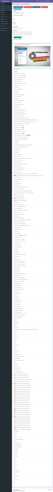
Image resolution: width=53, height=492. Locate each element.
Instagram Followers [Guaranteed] (19, 73)
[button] (13, 1)
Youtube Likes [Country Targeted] (19, 214)
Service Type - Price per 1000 (18, 15)
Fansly (15, 435)
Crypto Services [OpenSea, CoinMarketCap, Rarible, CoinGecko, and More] (25, 329)
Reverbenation (16, 350)
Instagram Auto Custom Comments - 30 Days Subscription (23, 144)
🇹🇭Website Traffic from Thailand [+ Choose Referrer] (22, 418)
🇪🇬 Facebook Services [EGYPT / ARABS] (20, 200)
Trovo (15, 483)
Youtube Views (16, 98)
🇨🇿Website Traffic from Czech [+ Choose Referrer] (22, 400)
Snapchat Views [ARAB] (17, 312)
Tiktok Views (16, 248)
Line (14, 481)
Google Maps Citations (17, 446)
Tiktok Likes (16, 250)
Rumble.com (16, 448)
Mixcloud (15, 352)
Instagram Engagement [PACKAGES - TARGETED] (21, 123)
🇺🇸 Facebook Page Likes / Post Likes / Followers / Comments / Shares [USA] (26, 173)
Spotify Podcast (16, 291)
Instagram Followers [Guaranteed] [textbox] (19, 12)
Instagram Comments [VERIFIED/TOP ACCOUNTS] (21, 117)
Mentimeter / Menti (17, 475)
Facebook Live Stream (17, 185)
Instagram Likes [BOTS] (17, 96)
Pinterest (15, 331)
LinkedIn (15, 319)
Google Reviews (16, 443)
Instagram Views (16, 85)
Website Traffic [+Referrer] (18, 371)
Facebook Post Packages (18, 179)
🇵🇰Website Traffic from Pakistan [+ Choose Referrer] (22, 421)
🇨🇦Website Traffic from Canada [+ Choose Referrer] (22, 391)
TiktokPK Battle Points (17, 260)
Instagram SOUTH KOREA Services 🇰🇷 (20, 131)
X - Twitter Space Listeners (18, 246)
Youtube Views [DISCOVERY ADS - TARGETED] (21, 210)
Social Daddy (22, 490)
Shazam (15, 333)
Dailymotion (16, 337)
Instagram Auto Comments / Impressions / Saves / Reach (23, 158)
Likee (15, 458)
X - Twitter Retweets (17, 233)
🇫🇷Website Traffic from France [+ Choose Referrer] (22, 389)
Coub (15, 468)
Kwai (15, 473)
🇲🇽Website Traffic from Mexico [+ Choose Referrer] (22, 396)
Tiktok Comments (17, 256)
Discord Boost (16, 431)
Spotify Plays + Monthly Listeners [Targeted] (21, 279)
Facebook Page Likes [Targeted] (19, 167)
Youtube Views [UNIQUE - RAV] (18, 204)
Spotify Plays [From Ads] (18, 287)
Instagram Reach (16, 90)
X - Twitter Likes (16, 231)
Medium (15, 339)
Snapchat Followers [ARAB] (18, 310)
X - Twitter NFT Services (17, 244)
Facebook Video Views (17, 183)
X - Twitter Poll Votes (17, 237)
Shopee (15, 464)
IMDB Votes (16, 366)
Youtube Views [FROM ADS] (18, 208)
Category (14, 11)
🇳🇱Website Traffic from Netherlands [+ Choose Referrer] (23, 404)
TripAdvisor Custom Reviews (18, 439)
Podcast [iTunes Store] (17, 354)
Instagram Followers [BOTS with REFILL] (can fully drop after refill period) (25, 121)
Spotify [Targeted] (17, 306)
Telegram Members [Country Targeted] (20, 266)
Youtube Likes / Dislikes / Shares (19, 104)
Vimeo (15, 348)
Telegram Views (16, 106)
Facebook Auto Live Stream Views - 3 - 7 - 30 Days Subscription (23, 192)
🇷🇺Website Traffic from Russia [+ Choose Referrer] (22, 393)
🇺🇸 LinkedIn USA (16, 321)
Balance (3, 8)
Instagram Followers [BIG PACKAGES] (19, 77)
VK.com (15, 335)
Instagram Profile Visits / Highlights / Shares (21, 146)
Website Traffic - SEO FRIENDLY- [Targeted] (20, 373)
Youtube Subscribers (17, 108)
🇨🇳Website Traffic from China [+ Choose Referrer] (21, 412)
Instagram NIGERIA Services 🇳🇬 (19, 129)
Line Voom (15, 479)
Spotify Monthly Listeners (18, 300)
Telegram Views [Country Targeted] (19, 273)
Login (3, 10)
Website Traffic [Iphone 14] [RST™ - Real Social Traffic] (22, 423)
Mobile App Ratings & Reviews (18, 360)
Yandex (15, 460)
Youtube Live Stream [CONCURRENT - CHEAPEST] (21, 225)
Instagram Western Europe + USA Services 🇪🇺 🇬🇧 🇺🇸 (22, 135)
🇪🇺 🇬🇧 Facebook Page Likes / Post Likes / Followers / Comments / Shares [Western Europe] (28, 175)
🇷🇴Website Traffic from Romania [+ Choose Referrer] (22, 429)
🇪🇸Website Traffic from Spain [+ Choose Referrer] (21, 408)
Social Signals (16, 450)
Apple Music (16, 456)
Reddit (15, 462)
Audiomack (16, 454)
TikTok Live (15, 258)
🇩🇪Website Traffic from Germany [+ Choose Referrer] (22, 387)
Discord (15, 325)
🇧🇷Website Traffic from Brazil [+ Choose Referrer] (21, 383)
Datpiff (15, 346)
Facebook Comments (17, 171)
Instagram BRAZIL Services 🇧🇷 (18, 127)
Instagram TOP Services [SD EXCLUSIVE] (20, 164)
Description (15, 30)
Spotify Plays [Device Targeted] (19, 281)
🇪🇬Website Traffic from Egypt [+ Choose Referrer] (22, 425)
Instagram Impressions (17, 148)
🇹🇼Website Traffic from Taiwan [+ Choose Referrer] (22, 416)
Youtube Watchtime (17, 212)
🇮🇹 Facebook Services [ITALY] (18, 194)
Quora (15, 441)
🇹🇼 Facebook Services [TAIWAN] (19, 198)
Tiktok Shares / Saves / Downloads (19, 264)
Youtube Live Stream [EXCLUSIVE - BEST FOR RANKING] (22, 219)
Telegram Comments (17, 275)
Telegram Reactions (17, 269)
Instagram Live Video (17, 156)
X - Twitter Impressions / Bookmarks (19, 241)
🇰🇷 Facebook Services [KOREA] (19, 196)
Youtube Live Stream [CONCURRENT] (19, 223)
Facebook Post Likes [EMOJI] (18, 169)
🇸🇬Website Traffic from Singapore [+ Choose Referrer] (22, 414)
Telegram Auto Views (17, 271)
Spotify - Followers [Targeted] (18, 289)
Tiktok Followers (16, 252)
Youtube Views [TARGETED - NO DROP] (20, 206)
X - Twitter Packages (17, 229)
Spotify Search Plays (17, 304)
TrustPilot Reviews (17, 471)
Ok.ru (15, 466)
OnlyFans (15, 433)
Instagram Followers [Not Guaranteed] (20, 75)
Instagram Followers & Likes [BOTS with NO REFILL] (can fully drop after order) (26, 119)
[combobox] (22, 13)
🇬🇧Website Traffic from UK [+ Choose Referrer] (21, 375)
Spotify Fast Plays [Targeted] (18, 308)
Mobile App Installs (17, 358)
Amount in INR (15, 26)
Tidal (15, 362)
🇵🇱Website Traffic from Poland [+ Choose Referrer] (22, 406)
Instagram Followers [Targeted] (19, 100)
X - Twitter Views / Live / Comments (19, 239)
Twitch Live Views (17, 344)
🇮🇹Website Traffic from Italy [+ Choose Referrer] (21, 402)
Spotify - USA (16, 294)
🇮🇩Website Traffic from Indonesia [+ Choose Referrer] (22, 385)
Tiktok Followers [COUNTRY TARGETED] (20, 254)
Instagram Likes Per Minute (18, 160)
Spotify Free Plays (17, 302)
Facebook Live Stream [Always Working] (20, 187)
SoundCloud (16, 327)
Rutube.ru (15, 437)
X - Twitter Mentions (17, 242)
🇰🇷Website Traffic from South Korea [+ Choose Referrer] (23, 379)
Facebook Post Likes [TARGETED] (19, 94)
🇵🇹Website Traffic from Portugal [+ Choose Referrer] (22, 427)
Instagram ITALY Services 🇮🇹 (18, 125)
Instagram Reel (16, 142)
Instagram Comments (17, 102)
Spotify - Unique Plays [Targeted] (19, 277)
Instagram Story (16, 152)
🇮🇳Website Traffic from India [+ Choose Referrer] (21, 381)
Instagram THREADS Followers (18, 79)
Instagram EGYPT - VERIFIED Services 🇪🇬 (20, 139)
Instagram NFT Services (17, 162)
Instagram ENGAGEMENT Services (19, 112)
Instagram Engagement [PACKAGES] (19, 110)
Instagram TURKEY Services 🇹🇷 (19, 133)
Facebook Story (16, 181)
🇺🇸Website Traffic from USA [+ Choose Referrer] (21, 377)
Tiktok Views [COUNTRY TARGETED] (19, 262)
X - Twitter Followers (17, 227)
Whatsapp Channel (17, 92)
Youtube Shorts (16, 202)
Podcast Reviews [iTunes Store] (19, 356)
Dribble (15, 477)
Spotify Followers (17, 296)
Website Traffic (16, 369)
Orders (3, 7)
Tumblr (15, 341)
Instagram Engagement (17, 154)
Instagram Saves (16, 150)
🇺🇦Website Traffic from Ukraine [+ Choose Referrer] (22, 394)
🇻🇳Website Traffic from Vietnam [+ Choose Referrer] (22, 398)
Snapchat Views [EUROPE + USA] (19, 316)
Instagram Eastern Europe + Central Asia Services (21, 137)
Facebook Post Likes (17, 177)
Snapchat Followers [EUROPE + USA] (19, 314)
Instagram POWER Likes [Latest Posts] (20, 114)
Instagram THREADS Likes (18, 81)
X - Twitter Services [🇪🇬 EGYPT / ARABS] (20, 235)
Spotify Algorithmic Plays (18, 283)
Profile (3, 5)
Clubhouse (15, 323)
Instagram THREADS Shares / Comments (20, 83)
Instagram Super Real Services (19, 115)
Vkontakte (15, 452)
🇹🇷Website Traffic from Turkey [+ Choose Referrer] (22, 410)
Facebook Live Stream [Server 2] (19, 221)
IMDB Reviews (16, 364)
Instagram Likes (16, 87)
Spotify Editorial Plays (17, 285)
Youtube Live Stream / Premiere (19, 217)
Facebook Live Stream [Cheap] (19, 189)
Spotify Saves (16, 298)
